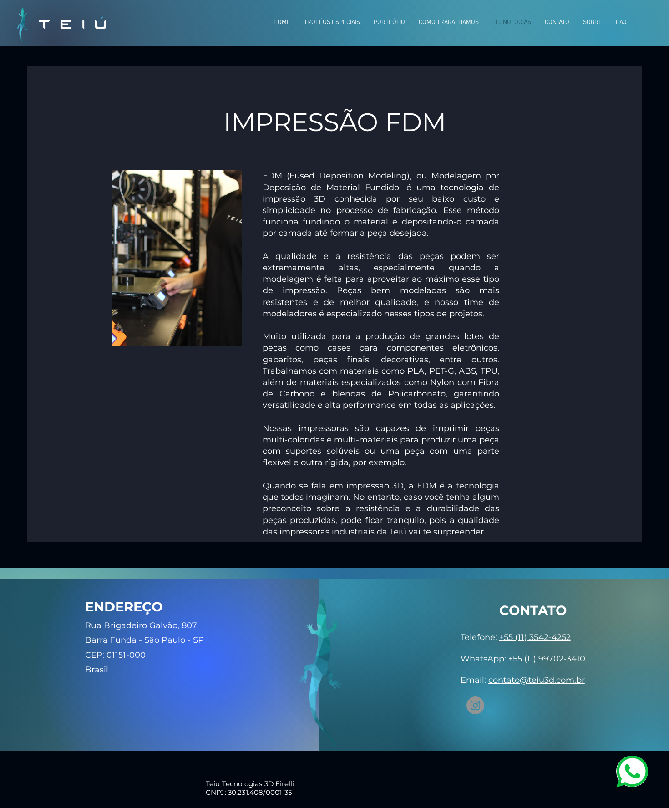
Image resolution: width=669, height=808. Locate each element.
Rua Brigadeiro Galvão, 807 (141, 625)
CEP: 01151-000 (115, 655)
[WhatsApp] (632, 771)
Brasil (96, 670)
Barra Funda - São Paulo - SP (144, 640)
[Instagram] (475, 705)
